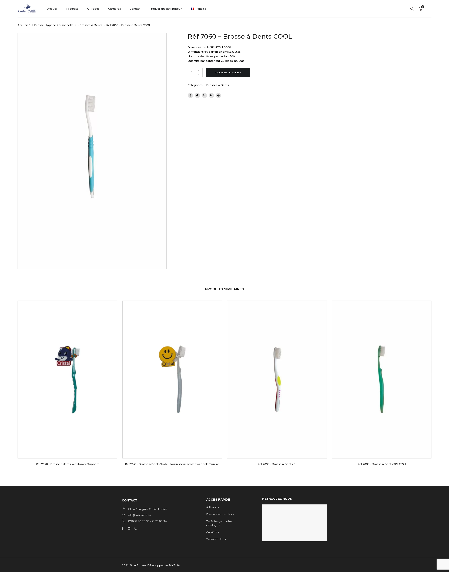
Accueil (23, 25)
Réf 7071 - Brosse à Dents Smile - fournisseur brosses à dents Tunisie (172, 464)
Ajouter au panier (228, 72)
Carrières (212, 532)
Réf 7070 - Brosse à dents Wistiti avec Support (67, 464)
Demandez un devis (220, 514)
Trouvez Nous (216, 539)
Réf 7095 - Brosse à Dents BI (276, 464)
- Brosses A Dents (90, 25)
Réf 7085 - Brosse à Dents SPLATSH (381, 464)
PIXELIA (174, 565)
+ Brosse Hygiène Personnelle (52, 25)
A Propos (212, 507)
